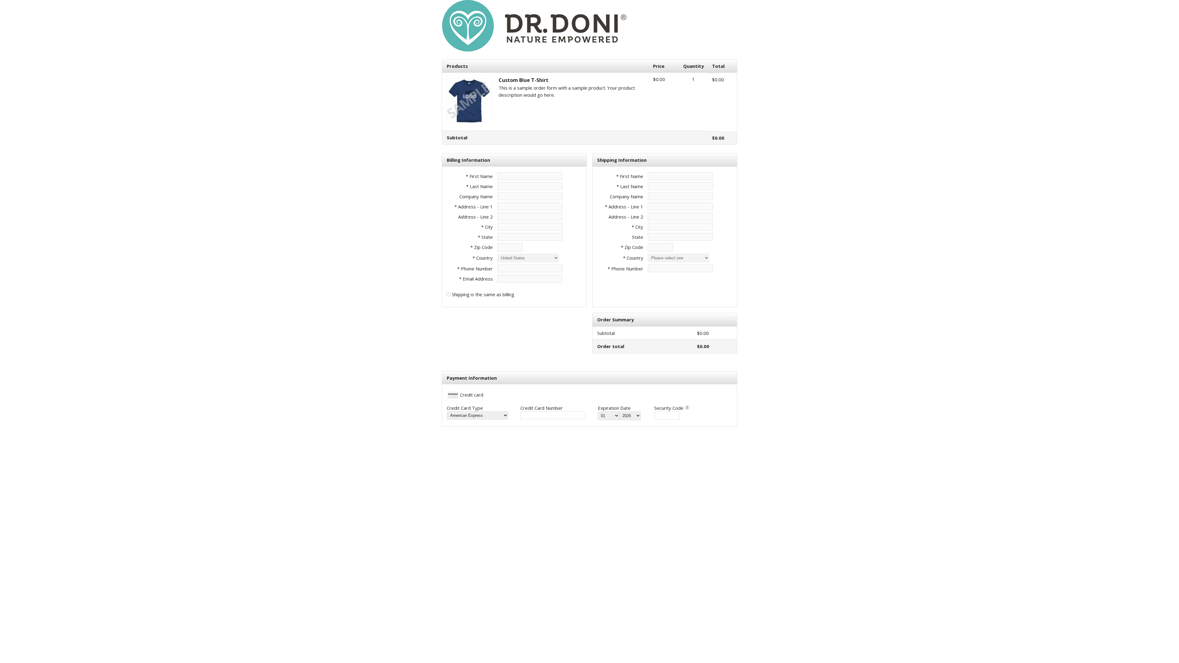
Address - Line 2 (475, 217)
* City (487, 227)
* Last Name (479, 186)
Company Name (476, 196)
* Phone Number (625, 269)
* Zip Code (481, 247)
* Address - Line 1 (473, 207)
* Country (483, 258)
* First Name (479, 176)
